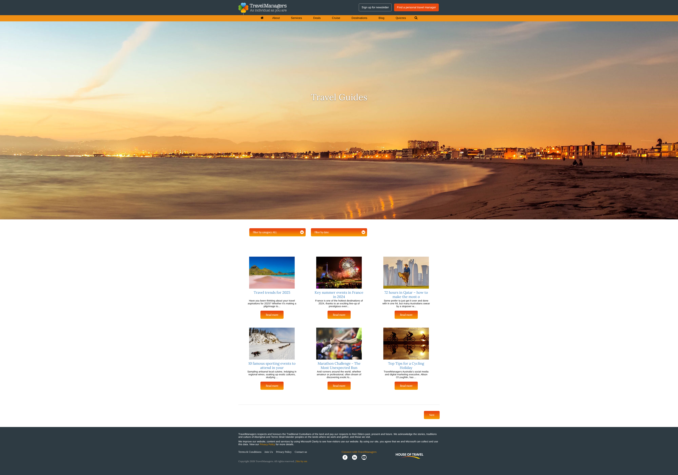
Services (296, 17)
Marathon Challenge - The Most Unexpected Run (339, 365)
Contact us (301, 451)
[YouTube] (365, 457)
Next (431, 415)
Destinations (359, 17)
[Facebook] (346, 457)
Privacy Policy (267, 444)
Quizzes (401, 17)
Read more (272, 314)
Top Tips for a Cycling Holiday (406, 365)
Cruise (336, 17)
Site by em (301, 461)
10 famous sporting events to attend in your (272, 365)
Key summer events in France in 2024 (339, 294)
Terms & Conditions (249, 451)
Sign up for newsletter (375, 7)
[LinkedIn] (356, 457)
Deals (317, 17)
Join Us (268, 451)
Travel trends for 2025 (272, 292)
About (276, 17)
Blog (381, 17)
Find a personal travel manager (416, 7)
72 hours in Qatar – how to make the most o (406, 294)
